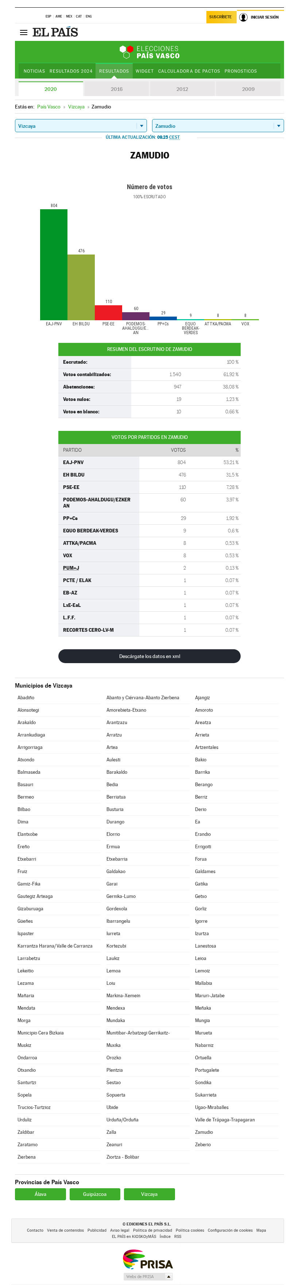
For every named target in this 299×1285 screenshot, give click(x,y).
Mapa (261, 1230)
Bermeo (26, 797)
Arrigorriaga (30, 747)
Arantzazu (116, 722)
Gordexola (116, 908)
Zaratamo (28, 1144)
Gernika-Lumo (121, 896)
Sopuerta (115, 1095)
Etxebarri (27, 859)
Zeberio (203, 1144)
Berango (204, 784)
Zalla (111, 1132)
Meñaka (203, 1008)
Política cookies (190, 1230)
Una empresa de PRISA (147, 1258)
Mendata (26, 1008)
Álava (40, 1194)
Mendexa (115, 1008)
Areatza (203, 722)
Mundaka (115, 1020)
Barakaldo (116, 772)
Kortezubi (116, 946)
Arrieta (202, 735)
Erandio (203, 834)
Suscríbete (220, 17)
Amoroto (204, 710)
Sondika (203, 1082)
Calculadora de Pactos (189, 71)
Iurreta (113, 933)
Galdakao (115, 871)
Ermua (113, 846)
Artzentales (206, 747)
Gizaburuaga (30, 908)
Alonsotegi (28, 710)
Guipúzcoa (94, 1194)
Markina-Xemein (123, 995)
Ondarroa (27, 1057)
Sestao (113, 1082)
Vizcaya (149, 1194)
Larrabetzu (29, 958)
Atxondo (26, 759)
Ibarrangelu (118, 921)
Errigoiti (203, 846)
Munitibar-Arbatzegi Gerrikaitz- (138, 1033)
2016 (117, 89)
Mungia (202, 1020)
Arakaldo (27, 722)
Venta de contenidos (65, 1230)
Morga (24, 1020)
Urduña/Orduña (122, 1120)
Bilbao (24, 809)
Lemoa (113, 971)
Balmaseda (29, 772)
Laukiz (113, 958)
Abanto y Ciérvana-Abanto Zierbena (142, 697)
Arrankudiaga (31, 735)
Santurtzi (27, 1082)
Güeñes (25, 921)
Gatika (201, 884)
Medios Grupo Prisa (148, 1276)
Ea (197, 822)
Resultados (114, 71)
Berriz (201, 797)
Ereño (24, 846)
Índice (165, 1236)
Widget (145, 71)
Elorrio (113, 834)
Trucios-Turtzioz (34, 1107)
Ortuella (203, 1057)
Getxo (201, 896)
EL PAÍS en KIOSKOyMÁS (134, 1236)
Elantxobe (28, 834)
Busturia (115, 809)
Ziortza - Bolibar (122, 1157)
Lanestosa (205, 946)
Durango (115, 822)
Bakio (200, 759)
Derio (200, 809)
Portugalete (207, 1070)
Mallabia (203, 983)
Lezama (26, 983)
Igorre (201, 921)
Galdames (205, 871)
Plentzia (114, 1070)
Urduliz (25, 1120)
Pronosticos (241, 71)
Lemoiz (202, 971)
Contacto (35, 1230)
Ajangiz (202, 697)
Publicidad (97, 1230)
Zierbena (27, 1157)
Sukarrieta (206, 1095)
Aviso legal (119, 1230)
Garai (111, 884)
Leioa (200, 958)
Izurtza (202, 933)
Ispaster (26, 933)
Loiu (110, 983)
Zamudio (204, 1132)
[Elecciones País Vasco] (149, 52)
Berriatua (116, 797)
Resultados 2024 (71, 71)
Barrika (202, 772)
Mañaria (26, 995)
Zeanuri (114, 1144)
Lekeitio (26, 971)
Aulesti (113, 759)
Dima (23, 822)
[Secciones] (23, 32)
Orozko (113, 1057)
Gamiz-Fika (29, 884)
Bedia (112, 784)
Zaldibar (26, 1132)
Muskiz (24, 1045)
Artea (112, 747)
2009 (248, 89)
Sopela (25, 1095)
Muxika (113, 1045)
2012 (182, 89)
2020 (50, 89)
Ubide (112, 1107)
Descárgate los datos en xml (149, 656)
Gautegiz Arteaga (35, 896)
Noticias (34, 71)
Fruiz (22, 871)
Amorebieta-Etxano (126, 710)
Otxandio (27, 1070)
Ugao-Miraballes (212, 1107)
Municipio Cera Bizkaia (41, 1033)
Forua (201, 859)
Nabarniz (204, 1045)
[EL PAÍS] (56, 32)
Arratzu (114, 735)
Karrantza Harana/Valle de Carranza (55, 946)
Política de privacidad (152, 1230)
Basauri (25, 784)
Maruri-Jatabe (210, 995)
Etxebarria (117, 859)
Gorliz (201, 908)
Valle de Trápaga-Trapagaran (225, 1120)
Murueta (203, 1033)
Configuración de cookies (230, 1230)
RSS (177, 1236)
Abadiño (26, 697)
